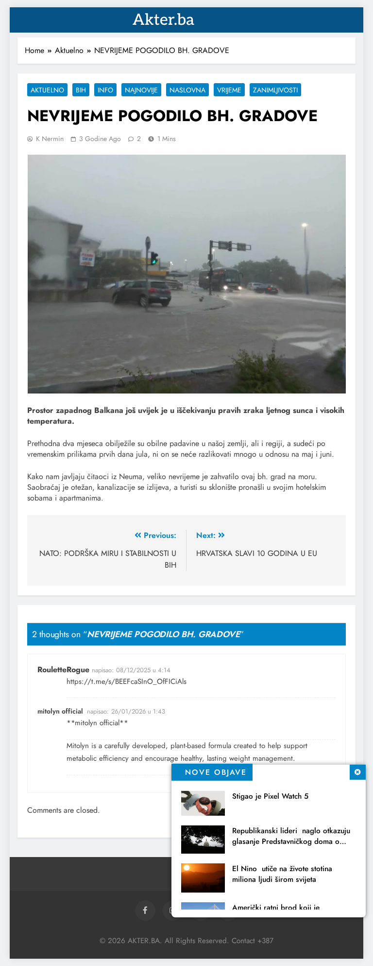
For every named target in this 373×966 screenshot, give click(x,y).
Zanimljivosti (275, 90)
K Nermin (50, 138)
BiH (81, 90)
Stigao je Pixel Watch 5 (270, 796)
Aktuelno (47, 90)
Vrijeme (229, 90)
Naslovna (187, 90)
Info (105, 90)
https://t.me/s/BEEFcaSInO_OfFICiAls (126, 681)
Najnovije (141, 90)
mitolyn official (60, 711)
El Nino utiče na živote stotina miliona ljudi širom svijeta (282, 874)
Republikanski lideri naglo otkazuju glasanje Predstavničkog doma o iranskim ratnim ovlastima (291, 841)
